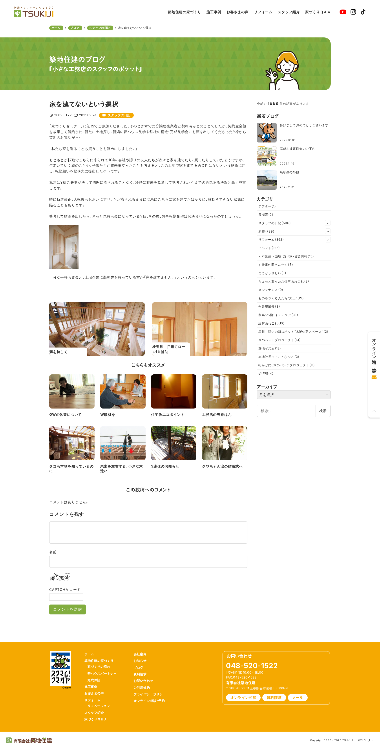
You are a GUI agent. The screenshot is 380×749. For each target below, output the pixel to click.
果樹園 (266, 214)
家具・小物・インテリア (278, 315)
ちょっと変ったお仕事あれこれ (283, 281)
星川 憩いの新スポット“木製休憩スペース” (293, 331)
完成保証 (94, 680)
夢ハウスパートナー (102, 673)
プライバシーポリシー (150, 694)
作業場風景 (269, 306)
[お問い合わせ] (374, 376)
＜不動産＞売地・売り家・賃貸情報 (286, 256)
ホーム (89, 654)
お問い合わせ (143, 680)
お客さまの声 (94, 693)
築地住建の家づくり (99, 660)
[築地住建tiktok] (363, 12)
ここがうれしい (272, 273)
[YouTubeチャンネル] (343, 12)
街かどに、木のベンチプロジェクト (286, 365)
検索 (323, 411)
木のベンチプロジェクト (279, 340)
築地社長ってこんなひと (279, 357)
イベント (269, 248)
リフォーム (271, 239)
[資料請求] (374, 364)
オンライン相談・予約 (149, 701)
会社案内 (140, 654)
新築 (266, 231)
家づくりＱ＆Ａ (95, 719)
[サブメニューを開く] (328, 223)
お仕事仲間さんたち (275, 264)
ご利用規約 (142, 687)
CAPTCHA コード (65, 589)
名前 (53, 552)
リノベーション (99, 706)
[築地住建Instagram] (353, 12)
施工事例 (90, 686)
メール (297, 697)
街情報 (266, 373)
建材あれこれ (271, 323)
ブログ (138, 667)
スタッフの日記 (119, 115)
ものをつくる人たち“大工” (281, 298)
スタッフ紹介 (94, 712)
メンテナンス (270, 290)
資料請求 (140, 674)
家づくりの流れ (99, 666)
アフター (267, 206)
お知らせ (140, 660)
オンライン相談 (243, 697)
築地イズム (269, 348)
